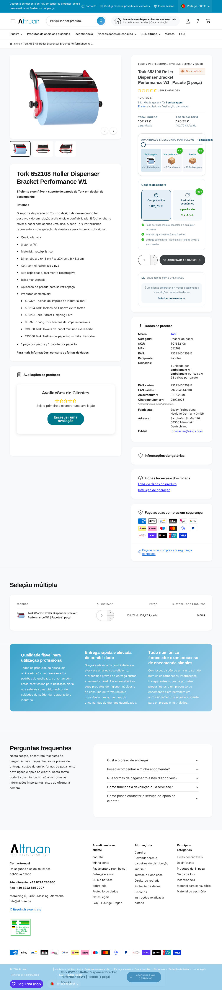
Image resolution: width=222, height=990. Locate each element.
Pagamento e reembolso (109, 868)
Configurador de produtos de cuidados (127, 6)
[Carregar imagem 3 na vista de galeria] (65, 149)
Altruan (22, 969)
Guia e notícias (103, 880)
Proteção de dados (105, 891)
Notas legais (101, 897)
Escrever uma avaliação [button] (65, 419)
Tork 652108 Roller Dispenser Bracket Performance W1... (58, 43)
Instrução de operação (154, 490)
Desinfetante (185, 862)
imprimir (140, 869)
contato (98, 857)
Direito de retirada (147, 880)
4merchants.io (31, 974)
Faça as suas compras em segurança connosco (167, 551)
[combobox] (76, 21)
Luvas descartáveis (190, 857)
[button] (13, 21)
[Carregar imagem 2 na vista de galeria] (43, 149)
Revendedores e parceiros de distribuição (151, 860)
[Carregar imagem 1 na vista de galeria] (20, 149)
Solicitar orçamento (170, 298)
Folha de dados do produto (157, 484)
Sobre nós (99, 885)
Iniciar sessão (166, 6)
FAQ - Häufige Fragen (107, 903)
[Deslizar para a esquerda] (104, 130)
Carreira (140, 852)
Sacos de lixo (186, 874)
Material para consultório (194, 885)
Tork (173, 334)
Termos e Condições (148, 875)
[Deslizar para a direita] (113, 130)
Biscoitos (141, 892)
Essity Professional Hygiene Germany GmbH (170, 64)
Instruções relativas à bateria (149, 900)
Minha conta (101, 862)
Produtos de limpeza (191, 868)
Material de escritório (191, 891)
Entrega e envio (103, 874)
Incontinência (186, 880)
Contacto (91, 6)
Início (16, 43)
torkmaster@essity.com (186, 431)
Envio (141, 106)
